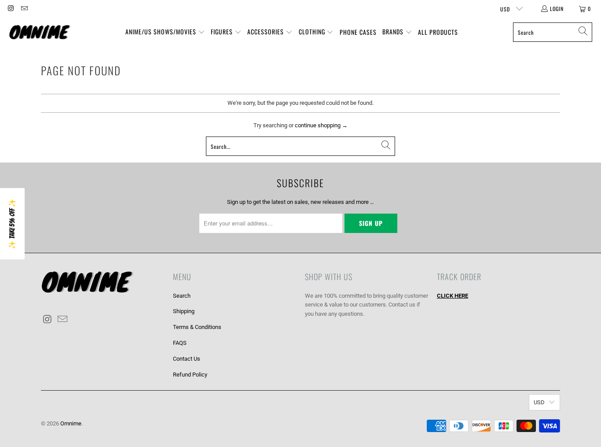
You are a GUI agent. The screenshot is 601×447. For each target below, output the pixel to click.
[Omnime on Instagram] (10, 8)
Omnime (70, 423)
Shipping (183, 311)
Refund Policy (190, 374)
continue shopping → (321, 125)
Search (182, 295)
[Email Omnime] (23, 8)
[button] (165, 32)
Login (557, 8)
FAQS (180, 343)
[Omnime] (39, 32)
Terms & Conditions (197, 327)
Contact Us (186, 358)
